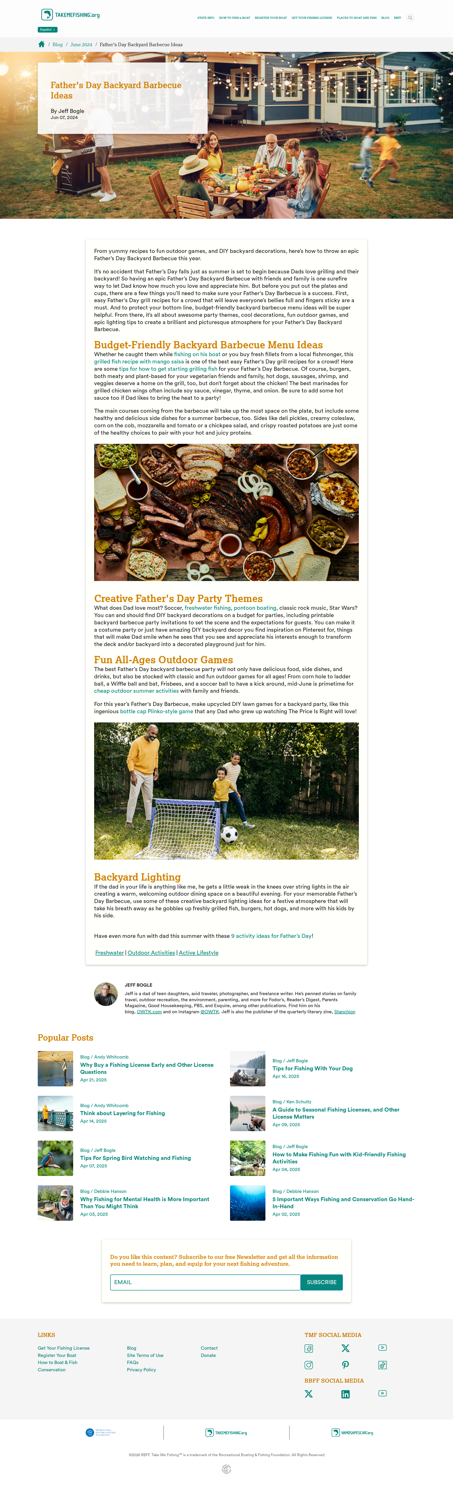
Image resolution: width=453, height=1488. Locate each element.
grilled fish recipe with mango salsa (139, 362)
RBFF (397, 18)
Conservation (52, 1370)
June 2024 (81, 44)
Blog (385, 18)
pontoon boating (255, 608)
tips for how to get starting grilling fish (168, 369)
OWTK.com (149, 1012)
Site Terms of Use (145, 1355)
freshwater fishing (208, 608)
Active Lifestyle (198, 953)
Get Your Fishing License (312, 18)
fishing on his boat (198, 354)
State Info (205, 18)
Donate (208, 1355)
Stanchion (344, 1012)
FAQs (132, 1362)
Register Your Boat (271, 18)
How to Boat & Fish (57, 1362)
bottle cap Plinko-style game (156, 711)
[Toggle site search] (410, 17)
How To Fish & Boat (234, 18)
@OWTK (210, 1012)
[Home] (43, 44)
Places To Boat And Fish (357, 18)
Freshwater (109, 953)
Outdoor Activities (151, 953)
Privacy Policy (141, 1370)
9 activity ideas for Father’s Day (271, 936)
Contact (209, 1348)
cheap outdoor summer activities (137, 691)
